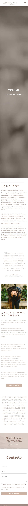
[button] (25, 3)
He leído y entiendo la (14, 484)
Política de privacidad (20, 484)
